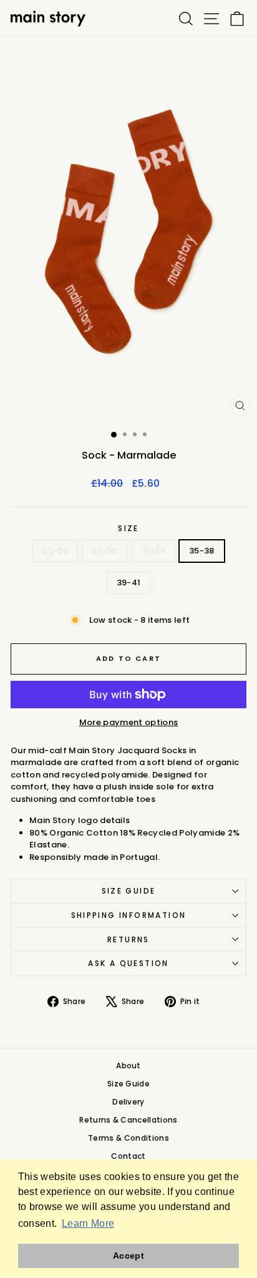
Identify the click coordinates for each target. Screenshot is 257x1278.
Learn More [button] (88, 1223)
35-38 (202, 551)
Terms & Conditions (128, 1138)
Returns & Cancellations (128, 1120)
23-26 (55, 551)
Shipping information (129, 915)
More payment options (128, 722)
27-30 (105, 551)
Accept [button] (128, 1256)
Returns (128, 939)
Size (128, 528)
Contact (128, 1156)
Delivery (128, 1101)
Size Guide (129, 890)
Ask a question (128, 963)
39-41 (129, 582)
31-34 (154, 551)
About (128, 1065)
